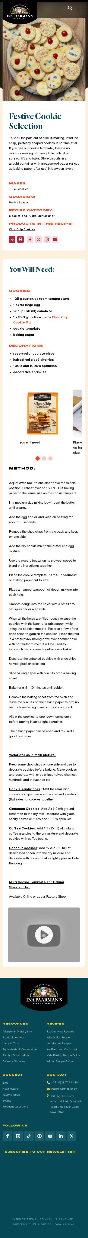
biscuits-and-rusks (23, 216)
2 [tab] (44, 458)
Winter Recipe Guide (60, 1061)
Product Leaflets (13, 1037)
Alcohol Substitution (16, 1055)
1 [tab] (37, 458)
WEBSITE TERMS (24, 1219)
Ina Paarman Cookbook (62, 1049)
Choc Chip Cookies (22, 229)
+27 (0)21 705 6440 (64, 1082)
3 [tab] (50, 458)
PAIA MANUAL (65, 1224)
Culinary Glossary (14, 1061)
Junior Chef (46, 216)
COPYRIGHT (21, 1224)
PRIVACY (46, 1219)
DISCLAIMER (64, 1219)
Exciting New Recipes (60, 1031)
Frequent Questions (15, 1106)
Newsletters (10, 1088)
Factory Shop (11, 1094)
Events (7, 1100)
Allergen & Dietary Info (17, 1031)
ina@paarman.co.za (64, 1088)
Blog (6, 1082)
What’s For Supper (59, 1037)
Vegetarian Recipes (59, 1043)
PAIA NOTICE (42, 1224)
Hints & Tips (11, 1043)
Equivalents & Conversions (20, 1049)
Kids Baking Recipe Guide (63, 1055)
